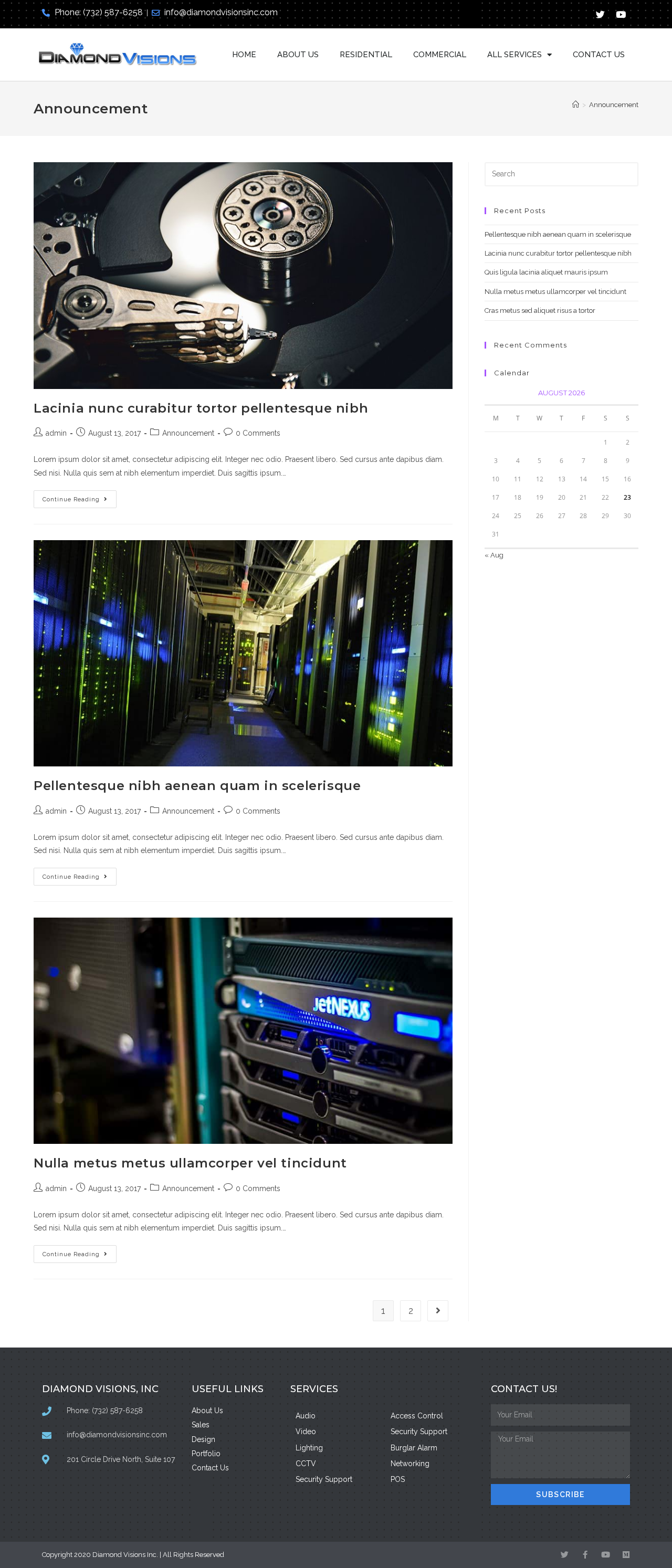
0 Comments (258, 433)
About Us (298, 54)
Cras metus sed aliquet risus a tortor (540, 310)
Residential (366, 54)
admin (56, 433)
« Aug (494, 555)
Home (244, 54)
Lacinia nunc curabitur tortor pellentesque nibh (201, 408)
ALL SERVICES (514, 54)
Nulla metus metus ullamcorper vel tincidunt (190, 1163)
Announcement (613, 105)
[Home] (575, 105)
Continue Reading (80, 496)
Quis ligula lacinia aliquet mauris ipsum (546, 272)
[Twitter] (601, 14)
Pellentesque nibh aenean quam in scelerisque (197, 785)
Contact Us (599, 54)
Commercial (439, 54)
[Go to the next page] (437, 1310)
